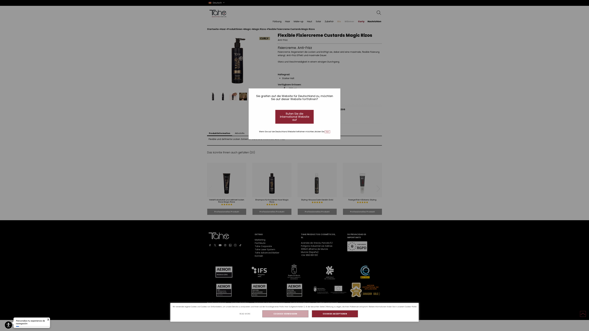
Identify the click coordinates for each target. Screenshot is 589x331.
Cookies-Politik (410, 307)
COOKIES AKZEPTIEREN (335, 313)
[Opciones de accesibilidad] (8, 325)
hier (327, 132)
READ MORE (245, 313)
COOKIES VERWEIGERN (285, 313)
